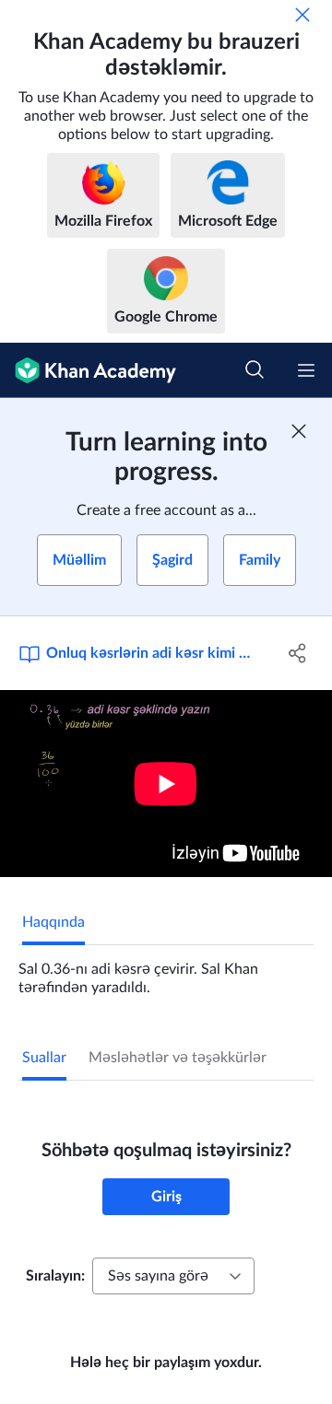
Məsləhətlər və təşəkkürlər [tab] (178, 1057)
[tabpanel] (166, 971)
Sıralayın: (55, 1276)
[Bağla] (302, 14)
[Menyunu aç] (306, 370)
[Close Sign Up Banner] (298, 431)
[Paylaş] (298, 653)
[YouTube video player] (166, 783)
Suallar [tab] (44, 1057)
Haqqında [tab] (53, 922)
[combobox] (173, 1276)
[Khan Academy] (88, 370)
